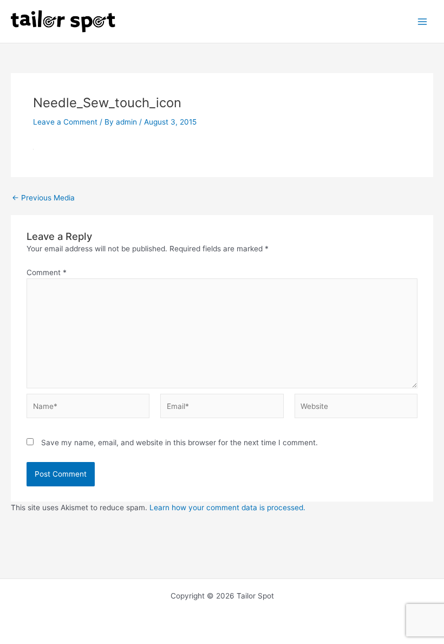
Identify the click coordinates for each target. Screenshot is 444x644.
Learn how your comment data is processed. (227, 507)
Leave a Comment (65, 122)
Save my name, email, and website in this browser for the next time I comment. (179, 442)
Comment (47, 272)
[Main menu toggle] (422, 21)
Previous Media (43, 198)
